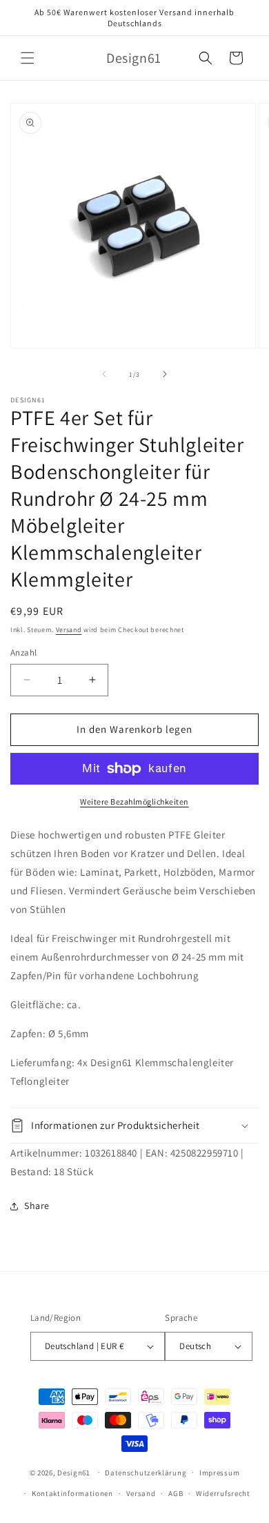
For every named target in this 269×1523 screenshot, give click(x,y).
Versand (69, 629)
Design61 (73, 1472)
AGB (175, 1493)
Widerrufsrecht (223, 1493)
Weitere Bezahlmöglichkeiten (134, 801)
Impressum (219, 1472)
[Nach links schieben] (104, 374)
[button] (27, 58)
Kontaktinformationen (72, 1493)
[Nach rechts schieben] (165, 374)
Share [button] (37, 1205)
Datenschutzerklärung (145, 1472)
